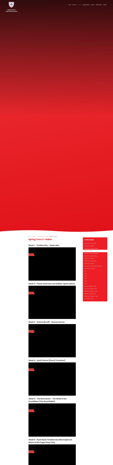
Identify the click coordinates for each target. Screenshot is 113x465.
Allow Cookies (31, 254)
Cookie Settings (31, 255)
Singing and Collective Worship (42, 236)
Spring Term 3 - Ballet (53, 236)
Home (29, 236)
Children (33, 236)
